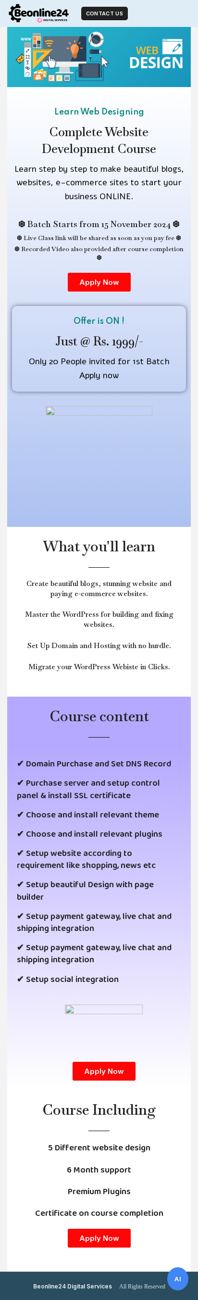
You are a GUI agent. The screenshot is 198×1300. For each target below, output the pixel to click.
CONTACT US (104, 13)
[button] (99, 282)
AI (177, 1279)
